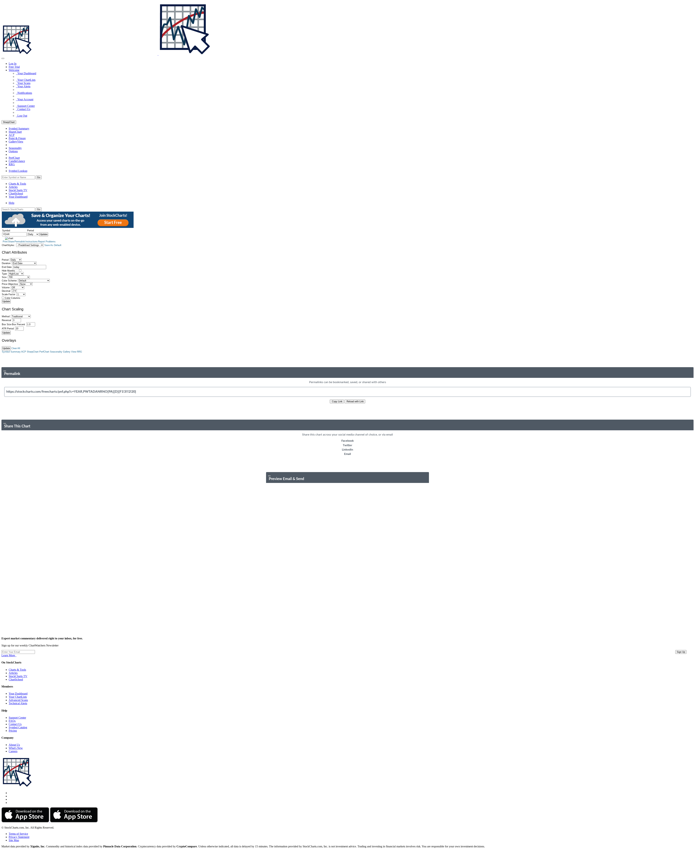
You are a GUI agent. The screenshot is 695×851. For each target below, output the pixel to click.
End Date (7, 267)
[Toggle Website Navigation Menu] (2, 58)
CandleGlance (17, 161)
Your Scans (23, 83)
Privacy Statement (19, 837)
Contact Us (23, 109)
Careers (13, 751)
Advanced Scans (18, 700)
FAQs (12, 720)
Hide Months (8, 270)
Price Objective (10, 284)
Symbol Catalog (18, 727)
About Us (14, 744)
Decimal (6, 291)
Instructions (31, 241)
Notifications (24, 92)
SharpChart (9, 122)
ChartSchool (16, 193)
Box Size (6, 324)
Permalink (19, 241)
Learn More (8, 655)
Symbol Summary (11, 351)
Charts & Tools (17, 183)
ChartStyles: (8, 245)
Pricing (13, 730)
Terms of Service (18, 833)
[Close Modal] (4, 371)
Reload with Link (355, 401)
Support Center (25, 105)
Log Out (21, 115)
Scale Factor (8, 294)
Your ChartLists (25, 79)
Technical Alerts (18, 703)
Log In (12, 63)
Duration (6, 263)
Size (4, 277)
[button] (14, 70)
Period (5, 259)
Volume (6, 287)
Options (13, 151)
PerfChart (14, 157)
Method (6, 316)
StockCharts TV (18, 190)
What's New (16, 748)
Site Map (14, 840)
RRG (12, 164)
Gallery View (69, 351)
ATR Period (8, 328)
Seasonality (15, 148)
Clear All (15, 348)
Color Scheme (9, 280)
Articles (13, 186)
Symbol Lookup (18, 170)
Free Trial (14, 66)
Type (4, 273)
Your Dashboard (26, 73)
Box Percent (18, 324)
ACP (23, 351)
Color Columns (12, 298)
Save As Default (52, 245)
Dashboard (18, 196)
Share (11, 241)
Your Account (24, 99)
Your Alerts (23, 86)
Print (5, 241)
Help (11, 202)
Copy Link (336, 401)
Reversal (6, 320)
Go (38, 177)
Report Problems (47, 241)
